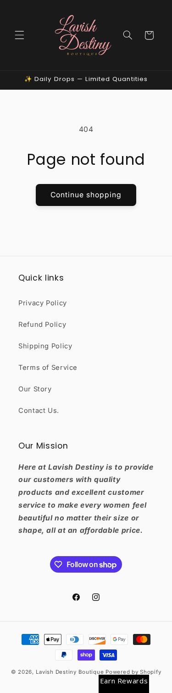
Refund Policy (42, 324)
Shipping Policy (45, 346)
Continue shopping (86, 194)
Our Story (35, 389)
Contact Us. (38, 410)
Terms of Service (48, 367)
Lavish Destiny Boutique (70, 672)
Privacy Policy (42, 303)
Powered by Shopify (133, 672)
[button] (19, 35)
